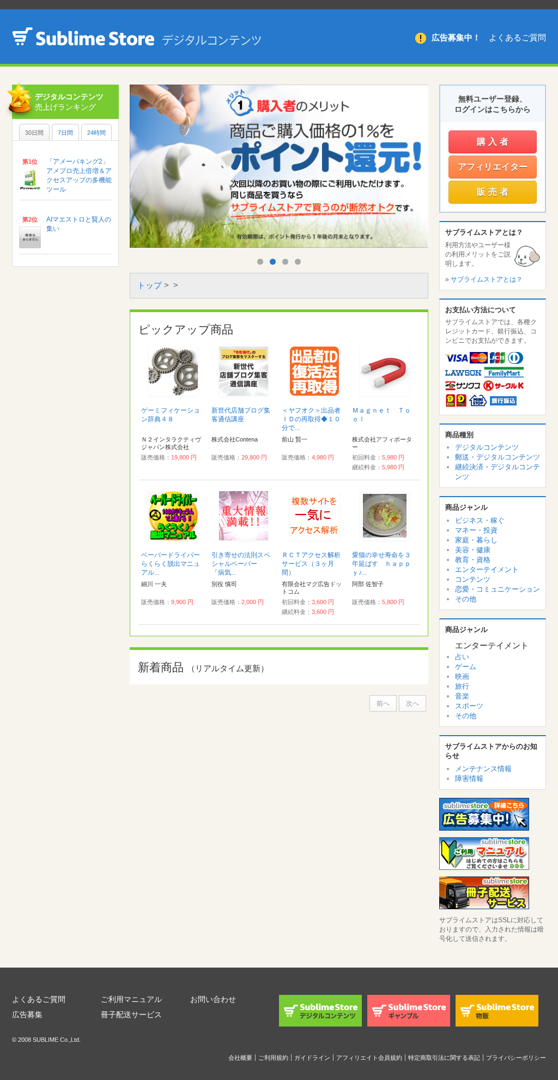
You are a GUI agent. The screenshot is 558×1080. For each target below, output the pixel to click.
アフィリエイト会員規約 (369, 1057)
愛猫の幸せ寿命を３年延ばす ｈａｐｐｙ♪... (381, 563)
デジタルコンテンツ (487, 447)
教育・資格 (472, 560)
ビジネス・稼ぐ (480, 520)
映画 (462, 676)
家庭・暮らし (476, 540)
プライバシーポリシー (516, 1057)
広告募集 (27, 1014)
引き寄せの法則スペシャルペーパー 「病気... (240, 563)
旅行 (462, 686)
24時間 (96, 132)
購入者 (494, 141)
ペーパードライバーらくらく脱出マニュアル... (170, 563)
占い (462, 657)
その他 (465, 599)
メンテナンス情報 (483, 769)
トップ (149, 285)
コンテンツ (472, 579)
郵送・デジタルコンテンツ (497, 457)
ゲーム (465, 667)
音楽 (462, 696)
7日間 (65, 132)
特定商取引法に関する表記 (444, 1057)
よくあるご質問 (517, 37)
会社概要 (240, 1057)
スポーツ (469, 706)
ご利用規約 (273, 1057)
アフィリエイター (492, 166)
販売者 (494, 191)
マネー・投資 (476, 530)
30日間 (34, 132)
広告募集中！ (456, 37)
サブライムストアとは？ (487, 279)
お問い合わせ (213, 999)
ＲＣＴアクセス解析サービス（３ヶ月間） (311, 563)
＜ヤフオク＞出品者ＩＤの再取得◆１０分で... (311, 419)
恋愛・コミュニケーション (497, 589)
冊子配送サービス (131, 1014)
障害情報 (469, 778)
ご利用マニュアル (131, 999)
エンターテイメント (487, 569)
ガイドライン (312, 1057)
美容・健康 (472, 550)
